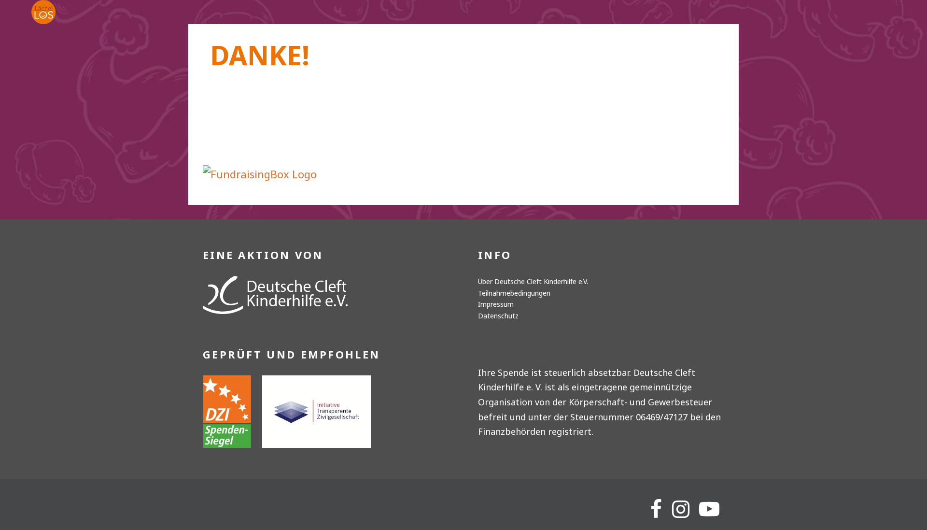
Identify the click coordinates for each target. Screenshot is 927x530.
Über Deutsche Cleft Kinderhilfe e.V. (533, 281)
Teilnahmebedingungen (514, 293)
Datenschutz (498, 315)
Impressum (496, 304)
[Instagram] (680, 509)
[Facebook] (656, 509)
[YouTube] (709, 509)
